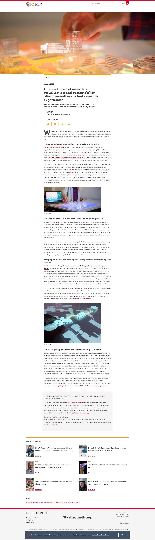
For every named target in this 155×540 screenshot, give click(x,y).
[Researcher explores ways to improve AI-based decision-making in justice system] (30, 467)
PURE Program (60, 222)
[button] (49, 124)
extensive (70, 172)
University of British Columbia (57, 158)
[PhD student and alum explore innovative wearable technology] (83, 467)
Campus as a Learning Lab (95, 386)
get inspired (62, 386)
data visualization (61, 502)
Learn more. (54, 425)
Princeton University (76, 158)
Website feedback (30, 522)
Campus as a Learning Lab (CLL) (54, 147)
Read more (38, 456)
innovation (41, 502)
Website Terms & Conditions (100, 535)
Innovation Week (31, 502)
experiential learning (74, 502)
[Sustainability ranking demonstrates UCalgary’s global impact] (30, 484)
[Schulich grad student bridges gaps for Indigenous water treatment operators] (83, 484)
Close (123, 535)
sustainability (50, 502)
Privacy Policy (29, 520)
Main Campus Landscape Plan (81, 299)
